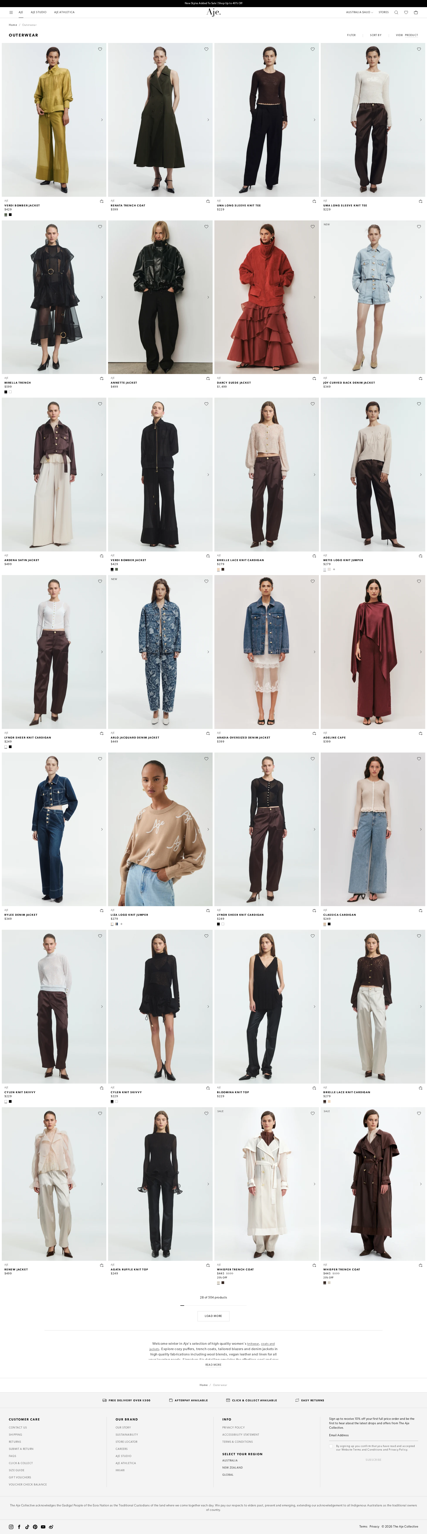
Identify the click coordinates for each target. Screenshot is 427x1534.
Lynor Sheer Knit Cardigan (27, 737)
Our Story (123, 1427)
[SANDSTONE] (324, 924)
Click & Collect (21, 1463)
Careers (122, 1449)
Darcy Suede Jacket (234, 382)
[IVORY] (10, 392)
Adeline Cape (334, 737)
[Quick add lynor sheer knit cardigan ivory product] (102, 733)
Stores (384, 12)
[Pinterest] (35, 1527)
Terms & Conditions (237, 1442)
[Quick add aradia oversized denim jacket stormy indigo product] (314, 733)
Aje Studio (123, 1456)
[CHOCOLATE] (223, 569)
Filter (351, 35)
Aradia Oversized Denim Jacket (243, 737)
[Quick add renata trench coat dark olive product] (208, 201)
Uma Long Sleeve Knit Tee (239, 205)
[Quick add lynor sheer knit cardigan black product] (314, 910)
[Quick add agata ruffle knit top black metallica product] (208, 1265)
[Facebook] (19, 1527)
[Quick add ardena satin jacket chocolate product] (102, 556)
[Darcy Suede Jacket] (266, 297)
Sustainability (127, 1435)
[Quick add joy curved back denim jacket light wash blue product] (421, 378)
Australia (230, 1460)
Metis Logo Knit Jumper (343, 560)
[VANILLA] (218, 1282)
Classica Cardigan (339, 914)
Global (228, 1475)
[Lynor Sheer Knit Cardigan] (54, 652)
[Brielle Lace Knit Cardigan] (266, 474)
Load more (213, 1316)
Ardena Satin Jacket (21, 560)
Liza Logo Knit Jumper (129, 914)
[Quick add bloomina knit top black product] (314, 1088)
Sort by (375, 35)
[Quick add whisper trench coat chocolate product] (421, 1265)
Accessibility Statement (241, 1435)
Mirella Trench (17, 382)
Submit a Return (21, 1449)
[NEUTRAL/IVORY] (329, 569)
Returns (15, 1442)
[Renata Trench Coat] (160, 120)
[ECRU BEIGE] (218, 569)
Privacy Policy (233, 1427)
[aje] (213, 12)
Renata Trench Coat (128, 205)
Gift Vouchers (20, 1477)
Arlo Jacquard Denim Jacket (135, 737)
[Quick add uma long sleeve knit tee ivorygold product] (421, 201)
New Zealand (232, 1468)
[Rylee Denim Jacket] (54, 829)
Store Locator (127, 1442)
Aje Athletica (126, 1463)
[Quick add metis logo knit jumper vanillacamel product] (421, 556)
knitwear (253, 1344)
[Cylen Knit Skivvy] (54, 1007)
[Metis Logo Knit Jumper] (373, 474)
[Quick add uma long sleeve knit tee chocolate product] (314, 201)
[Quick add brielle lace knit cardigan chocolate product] (421, 1088)
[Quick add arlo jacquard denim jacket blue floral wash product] (208, 733)
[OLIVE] (5, 214)
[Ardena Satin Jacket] (54, 474)
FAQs (12, 1456)
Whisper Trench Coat (235, 1269)
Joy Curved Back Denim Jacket (349, 382)
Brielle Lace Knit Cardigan (240, 560)
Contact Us (18, 1427)
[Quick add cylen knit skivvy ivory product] (102, 1088)
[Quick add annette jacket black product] (208, 378)
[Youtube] (43, 1527)
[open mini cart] (416, 12)
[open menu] (11, 12)
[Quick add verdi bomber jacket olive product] (102, 201)
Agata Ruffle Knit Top (129, 1269)
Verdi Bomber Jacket (22, 205)
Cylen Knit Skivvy (20, 1092)
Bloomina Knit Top (233, 1092)
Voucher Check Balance (28, 1484)
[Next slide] (101, 119)
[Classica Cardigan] (373, 829)
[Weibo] (51, 1527)
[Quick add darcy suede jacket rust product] (314, 378)
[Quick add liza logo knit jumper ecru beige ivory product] (208, 910)
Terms (363, 1526)
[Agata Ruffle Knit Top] (160, 1184)
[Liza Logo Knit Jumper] (160, 829)
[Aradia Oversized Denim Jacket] (266, 652)
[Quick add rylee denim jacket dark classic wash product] (102, 910)
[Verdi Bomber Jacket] (54, 120)
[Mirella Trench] (54, 297)
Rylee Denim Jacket (20, 914)
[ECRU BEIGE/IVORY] (112, 924)
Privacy (374, 1526)
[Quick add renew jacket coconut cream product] (102, 1265)
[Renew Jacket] (54, 1184)
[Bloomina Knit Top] (266, 1007)
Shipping (15, 1435)
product (411, 35)
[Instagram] (11, 1527)
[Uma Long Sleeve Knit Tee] (266, 120)
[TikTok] (27, 1527)
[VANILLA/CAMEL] (324, 569)
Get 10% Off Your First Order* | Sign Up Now (213, 3)
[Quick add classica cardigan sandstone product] (421, 910)
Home (13, 25)
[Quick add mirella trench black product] (102, 378)
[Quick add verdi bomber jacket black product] (208, 556)
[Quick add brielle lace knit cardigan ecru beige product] (314, 556)
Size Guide (16, 1470)
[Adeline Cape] (373, 652)
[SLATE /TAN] (116, 924)
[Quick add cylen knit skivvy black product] (208, 1088)
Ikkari (120, 1470)
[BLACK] (10, 214)
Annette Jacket (124, 382)
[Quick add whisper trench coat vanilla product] (314, 1265)
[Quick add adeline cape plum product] (421, 733)
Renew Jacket (16, 1269)
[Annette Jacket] (160, 297)
